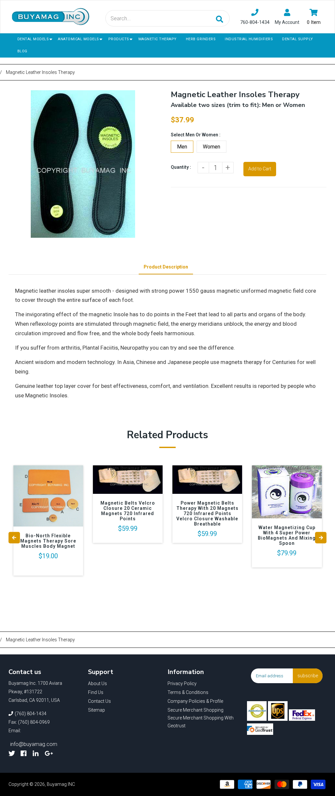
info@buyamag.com (33, 744)
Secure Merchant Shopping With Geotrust (201, 721)
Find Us (95, 692)
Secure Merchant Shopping (195, 710)
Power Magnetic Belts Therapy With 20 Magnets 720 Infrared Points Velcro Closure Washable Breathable (207, 513)
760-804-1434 (255, 22)
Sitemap (96, 710)
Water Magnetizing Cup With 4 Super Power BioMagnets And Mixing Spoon (287, 535)
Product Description (166, 266)
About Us (97, 683)
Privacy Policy (182, 683)
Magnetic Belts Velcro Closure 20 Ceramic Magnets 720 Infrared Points (127, 510)
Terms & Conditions (188, 692)
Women (211, 147)
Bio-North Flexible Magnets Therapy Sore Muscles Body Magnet (48, 541)
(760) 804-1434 (30, 713)
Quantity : (181, 167)
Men (182, 147)
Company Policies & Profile (195, 701)
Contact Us (99, 701)
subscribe (307, 675)
